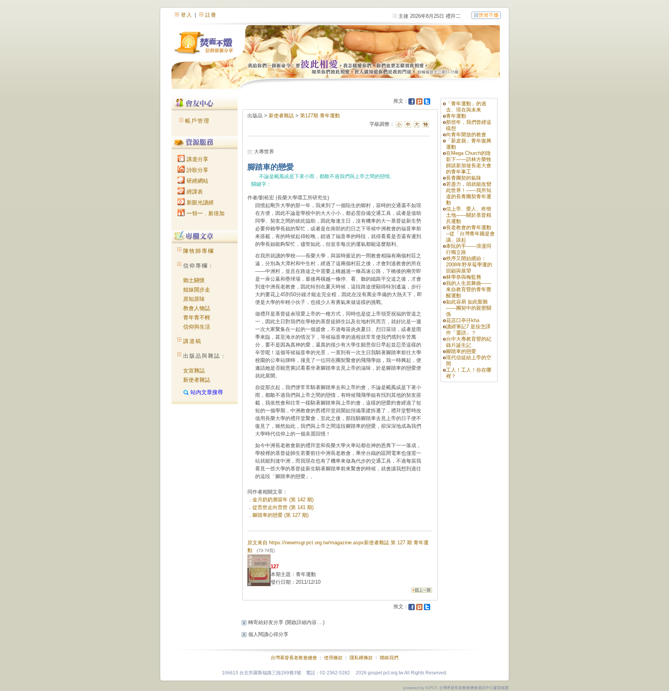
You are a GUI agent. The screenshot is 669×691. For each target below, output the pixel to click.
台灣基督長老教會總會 (294, 657)
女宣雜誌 (194, 370)
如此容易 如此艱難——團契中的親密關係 (468, 308)
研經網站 (196, 181)
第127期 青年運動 (320, 115)
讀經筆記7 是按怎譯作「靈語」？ (468, 330)
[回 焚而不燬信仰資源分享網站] (486, 15)
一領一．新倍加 (205, 213)
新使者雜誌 (196, 380)
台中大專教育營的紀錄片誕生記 (468, 342)
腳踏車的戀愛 (461, 351)
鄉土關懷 (194, 280)
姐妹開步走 (196, 289)
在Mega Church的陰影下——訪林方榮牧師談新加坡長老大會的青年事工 (468, 162)
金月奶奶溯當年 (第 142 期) (283, 499)
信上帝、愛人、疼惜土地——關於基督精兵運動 (468, 215)
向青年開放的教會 (466, 134)
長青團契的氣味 (463, 178)
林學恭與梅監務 (463, 277)
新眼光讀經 (199, 202)
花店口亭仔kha (462, 320)
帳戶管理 (197, 121)
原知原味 (194, 299)
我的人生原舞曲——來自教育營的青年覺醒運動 (468, 289)
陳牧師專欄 (198, 251)
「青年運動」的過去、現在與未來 (466, 107)
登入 (186, 15)
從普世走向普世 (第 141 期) (283, 507)
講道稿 (192, 341)
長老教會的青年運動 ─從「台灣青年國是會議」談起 (470, 234)
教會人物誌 (196, 308)
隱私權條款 (361, 657)
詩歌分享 (196, 170)
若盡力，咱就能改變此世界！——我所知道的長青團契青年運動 (468, 193)
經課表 (194, 192)
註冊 (211, 15)
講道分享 (196, 159)
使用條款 (333, 657)
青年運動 (456, 116)
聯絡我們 (389, 657)
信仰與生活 (196, 327)
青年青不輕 (196, 317)
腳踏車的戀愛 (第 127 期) (280, 515)
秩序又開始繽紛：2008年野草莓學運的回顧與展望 (469, 264)
